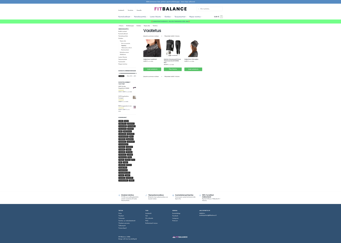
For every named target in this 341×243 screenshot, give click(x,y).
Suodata (121, 76)
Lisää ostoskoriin (152, 69)
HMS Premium (127, 131)
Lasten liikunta (122, 57)
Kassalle (139, 10)
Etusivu (121, 25)
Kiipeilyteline (122, 141)
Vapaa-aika (147, 25)
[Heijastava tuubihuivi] (152, 48)
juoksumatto (122, 134)
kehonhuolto (130, 134)
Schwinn (129, 165)
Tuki (146, 216)
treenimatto (129, 177)
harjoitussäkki (122, 126)
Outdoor (138, 25)
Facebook (175, 216)
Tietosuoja (121, 218)
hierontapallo (131, 126)
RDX (120, 162)
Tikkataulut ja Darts (126, 47)
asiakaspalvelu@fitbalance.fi (208, 215)
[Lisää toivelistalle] (157, 65)
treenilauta (122, 177)
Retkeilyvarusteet (124, 52)
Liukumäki (121, 152)
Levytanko (121, 149)
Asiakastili (121, 10)
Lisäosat (129, 149)
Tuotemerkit (121, 61)
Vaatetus (123, 45)
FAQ (146, 220)
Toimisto (121, 175)
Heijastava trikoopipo (191, 59)
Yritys (120, 213)
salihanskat (122, 165)
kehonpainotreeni (123, 136)
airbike (121, 121)
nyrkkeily (130, 154)
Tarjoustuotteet (122, 59)
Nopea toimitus (122, 64)
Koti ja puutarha (125, 43)
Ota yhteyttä (149, 218)
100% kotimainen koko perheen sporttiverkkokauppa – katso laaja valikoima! (170, 1)
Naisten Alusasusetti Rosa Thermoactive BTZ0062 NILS (172, 60)
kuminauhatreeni (123, 144)
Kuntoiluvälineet (123, 33)
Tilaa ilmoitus (173, 69)
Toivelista (130, 10)
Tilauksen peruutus (124, 223)
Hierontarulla (122, 128)
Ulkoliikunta (123, 54)
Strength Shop (122, 167)
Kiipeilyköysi (130, 139)
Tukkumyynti (122, 225)
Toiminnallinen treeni (124, 172)
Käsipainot (121, 146)
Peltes (129, 157)
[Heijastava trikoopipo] (193, 48)
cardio (126, 121)
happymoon (131, 123)
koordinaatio (131, 141)
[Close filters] (136, 29)
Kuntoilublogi (176, 213)
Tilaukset (121, 216)
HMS (120, 131)
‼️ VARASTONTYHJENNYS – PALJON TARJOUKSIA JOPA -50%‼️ (170, 21)
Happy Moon (122, 123)
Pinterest (175, 220)
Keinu (131, 136)
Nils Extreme (122, 154)
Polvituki (128, 159)
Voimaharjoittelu (123, 36)
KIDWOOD (122, 139)
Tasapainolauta (123, 170)
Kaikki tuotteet (122, 31)
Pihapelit (121, 159)
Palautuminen (122, 157)
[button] (218, 17)
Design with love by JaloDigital (127, 239)
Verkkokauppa (130, 25)
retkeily (125, 162)
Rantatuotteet (125, 50)
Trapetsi (127, 175)
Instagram (175, 218)
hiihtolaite (130, 128)
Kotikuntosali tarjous (151, 223)
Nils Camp (129, 152)
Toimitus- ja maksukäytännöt (126, 220)
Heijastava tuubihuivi (150, 59)
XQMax (131, 180)
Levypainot (129, 146)
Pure (133, 159)
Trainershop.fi (122, 228)
